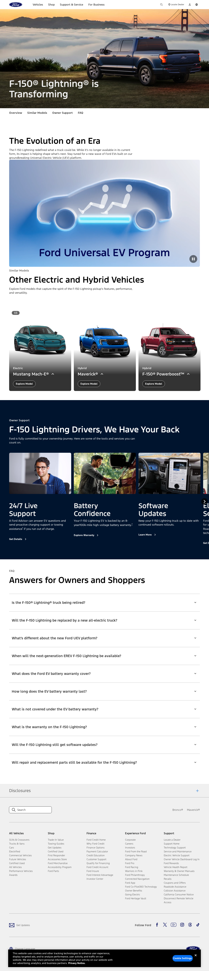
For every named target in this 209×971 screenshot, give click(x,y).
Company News (133, 855)
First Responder (56, 855)
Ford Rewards (171, 863)
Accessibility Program (60, 867)
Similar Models (37, 113)
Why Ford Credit (95, 843)
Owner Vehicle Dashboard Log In (182, 859)
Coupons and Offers (175, 882)
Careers (129, 843)
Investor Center (95, 878)
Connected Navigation (137, 878)
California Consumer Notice (179, 894)
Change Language (25, 948)
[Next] (204, 501)
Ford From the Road (136, 851)
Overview (15, 113)
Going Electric (132, 894)
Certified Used (17, 863)
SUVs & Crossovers (19, 839)
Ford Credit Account (97, 867)
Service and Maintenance (178, 851)
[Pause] (193, 259)
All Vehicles (15, 867)
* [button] (22, 528)
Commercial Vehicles (20, 855)
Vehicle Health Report (175, 867)
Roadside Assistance (175, 886)
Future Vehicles (17, 859)
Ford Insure (93, 871)
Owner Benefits (133, 890)
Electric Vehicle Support (176, 855)
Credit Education (96, 855)
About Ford (131, 859)
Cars (11, 847)
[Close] (195, 958)
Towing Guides (56, 843)
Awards (13, 874)
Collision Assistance (174, 890)
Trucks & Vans (16, 843)
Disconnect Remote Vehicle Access (178, 900)
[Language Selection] (196, 4)
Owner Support (62, 113)
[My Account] (189, 4)
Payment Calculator (97, 851)
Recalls (167, 878)
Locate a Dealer (172, 839)
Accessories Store (57, 859)
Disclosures (20, 790)
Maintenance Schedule (176, 874)
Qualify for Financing (98, 863)
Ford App (130, 882)
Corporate (130, 839)
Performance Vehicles (21, 871)
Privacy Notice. (76, 963)
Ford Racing (131, 867)
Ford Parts (53, 871)
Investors (130, 847)
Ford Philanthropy (135, 874)
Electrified (14, 851)
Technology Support (175, 847)
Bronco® (177, 810)
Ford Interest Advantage (100, 874)
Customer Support (96, 859)
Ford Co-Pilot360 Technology (141, 886)
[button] (104, 601)
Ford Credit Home (96, 839)
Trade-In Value (56, 839)
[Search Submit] (161, 4)
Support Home (171, 843)
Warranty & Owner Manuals (179, 871)
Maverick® (193, 810)
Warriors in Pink (134, 871)
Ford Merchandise (58, 863)
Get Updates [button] (54, 847)
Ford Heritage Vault (135, 898)
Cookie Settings (182, 958)
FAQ (80, 113)
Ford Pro (129, 863)
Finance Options (95, 847)
